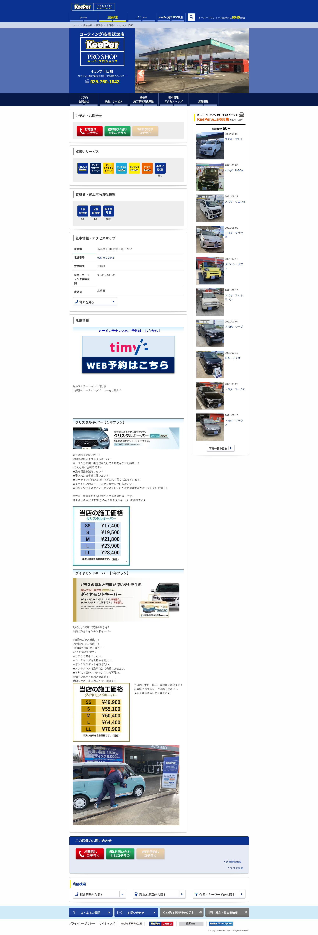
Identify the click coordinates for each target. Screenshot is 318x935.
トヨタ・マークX (235, 389)
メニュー (142, 17)
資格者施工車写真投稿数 (143, 99)
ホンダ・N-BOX (234, 170)
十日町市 (111, 25)
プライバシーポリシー (82, 923)
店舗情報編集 (233, 861)
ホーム (83, 17)
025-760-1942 (105, 257)
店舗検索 (112, 17)
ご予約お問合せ (84, 99)
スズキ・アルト (234, 139)
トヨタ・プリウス (234, 234)
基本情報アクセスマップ (174, 99)
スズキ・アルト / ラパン (234, 297)
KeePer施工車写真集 (171, 17)
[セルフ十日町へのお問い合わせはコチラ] (118, 131)
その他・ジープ (234, 326)
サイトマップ (107, 923)
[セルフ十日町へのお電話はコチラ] (90, 131)
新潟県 (99, 25)
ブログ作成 (236, 868)
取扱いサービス (114, 101)
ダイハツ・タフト (234, 266)
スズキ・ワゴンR (235, 201)
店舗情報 (203, 101)
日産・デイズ (232, 357)
